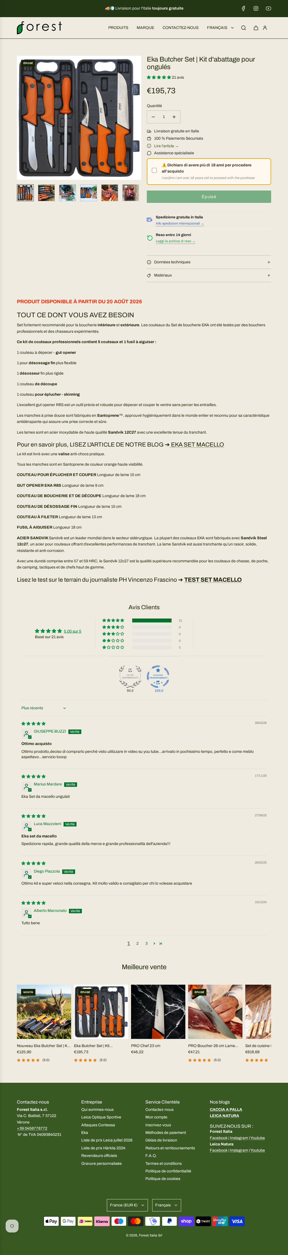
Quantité (154, 106)
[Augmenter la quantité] (174, 117)
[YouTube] (268, 8)
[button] (21, 117)
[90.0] (130, 676)
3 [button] (146, 943)
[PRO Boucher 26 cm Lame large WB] (215, 1012)
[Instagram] (256, 8)
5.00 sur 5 (72, 631)
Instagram (239, 1138)
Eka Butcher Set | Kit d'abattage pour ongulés (95, 1046)
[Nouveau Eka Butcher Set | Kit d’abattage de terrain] (44, 1012)
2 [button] (137, 943)
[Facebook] (243, 8)
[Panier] (256, 28)
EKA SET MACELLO (197, 444)
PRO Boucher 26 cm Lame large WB (211, 1046)
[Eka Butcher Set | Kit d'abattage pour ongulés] (101, 1012)
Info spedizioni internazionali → (180, 223)
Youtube (257, 1138)
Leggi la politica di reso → (175, 241)
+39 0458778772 (32, 1128)
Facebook (219, 1138)
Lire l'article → (166, 146)
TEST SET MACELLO (213, 580)
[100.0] (158, 676)
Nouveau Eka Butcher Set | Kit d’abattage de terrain (43, 1046)
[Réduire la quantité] (153, 117)
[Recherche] (243, 28)
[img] (33, 724)
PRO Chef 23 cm (145, 1046)
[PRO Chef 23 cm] (158, 1012)
